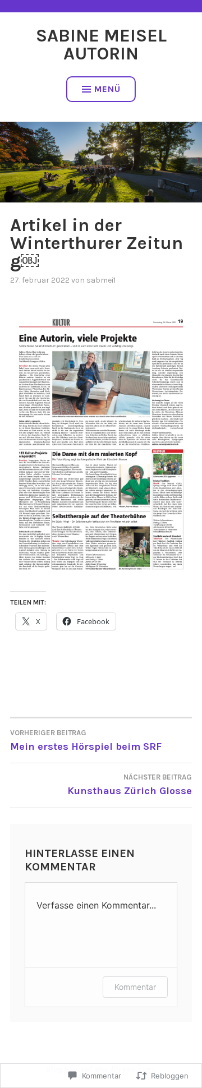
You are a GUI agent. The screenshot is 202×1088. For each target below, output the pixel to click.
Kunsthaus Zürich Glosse (129, 785)
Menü (107, 89)
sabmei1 (101, 280)
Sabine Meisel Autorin (101, 44)
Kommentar (135, 987)
